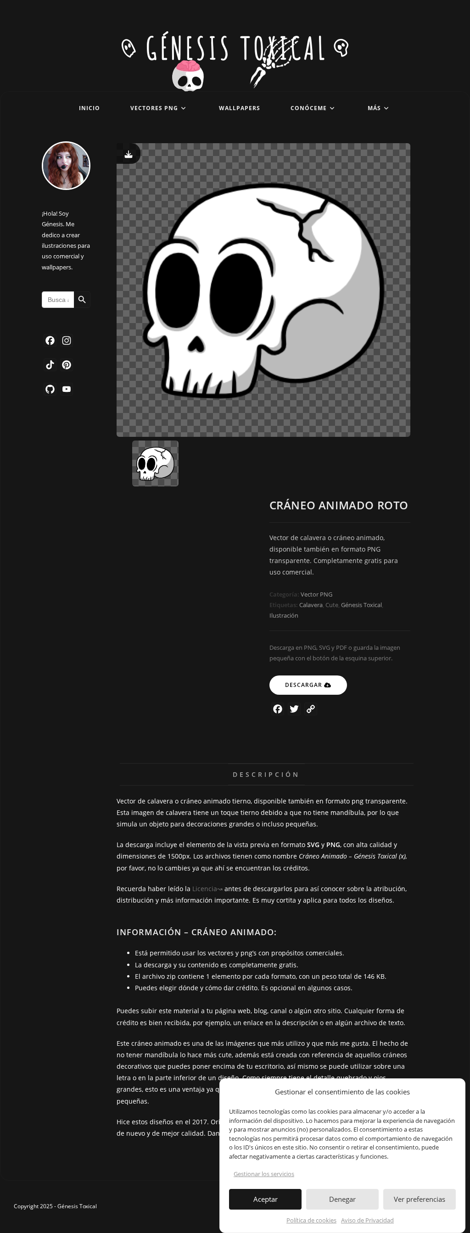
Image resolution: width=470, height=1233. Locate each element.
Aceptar (265, 1199)
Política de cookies (311, 1220)
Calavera (311, 605)
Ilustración (283, 615)
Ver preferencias (419, 1199)
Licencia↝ (207, 888)
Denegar (342, 1199)
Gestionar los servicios (264, 1174)
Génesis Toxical (361, 605)
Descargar (303, 685)
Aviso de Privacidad (367, 1220)
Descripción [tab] (266, 774)
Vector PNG (316, 594)
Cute (331, 605)
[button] (451, 1092)
